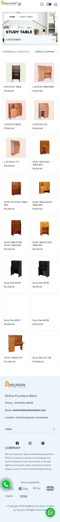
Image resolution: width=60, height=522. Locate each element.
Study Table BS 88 (40, 320)
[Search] (42, 4)
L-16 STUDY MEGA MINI (43, 87)
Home (12, 17)
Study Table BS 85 (12, 283)
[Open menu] (19, 4)
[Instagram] (30, 443)
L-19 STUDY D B (39, 124)
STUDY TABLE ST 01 (13, 358)
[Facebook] (17, 443)
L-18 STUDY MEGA (12, 124)
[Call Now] (6, 484)
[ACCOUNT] (56, 4)
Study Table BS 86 (40, 283)
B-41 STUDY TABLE (13, 87)
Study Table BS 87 (12, 320)
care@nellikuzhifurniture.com (29, 410)
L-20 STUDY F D (11, 162)
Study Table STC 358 (41, 358)
